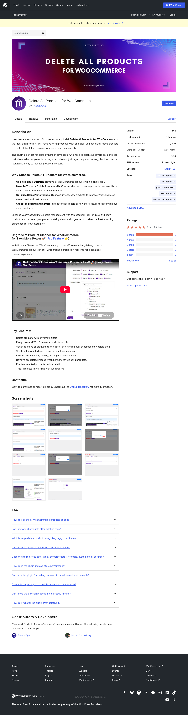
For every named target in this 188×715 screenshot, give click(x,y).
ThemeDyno (39, 105)
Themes (49, 671)
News (14, 671)
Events (115, 671)
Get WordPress (174, 5)
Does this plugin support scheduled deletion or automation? (44, 584)
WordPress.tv (86, 680)
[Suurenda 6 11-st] (114, 432)
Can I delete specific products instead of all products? (41, 547)
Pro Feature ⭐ (58, 238)
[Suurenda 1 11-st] (41, 407)
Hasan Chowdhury (81, 635)
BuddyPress (153, 680)
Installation (51, 118)
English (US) (170, 169)
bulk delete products (166, 175)
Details (18, 118)
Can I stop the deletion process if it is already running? (41, 593)
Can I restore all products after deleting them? (37, 529)
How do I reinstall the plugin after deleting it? (36, 603)
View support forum (137, 285)
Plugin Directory (19, 14)
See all (172, 260)
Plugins (48, 675)
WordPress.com (154, 666)
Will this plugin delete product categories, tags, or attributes (44, 538)
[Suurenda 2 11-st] (78, 407)
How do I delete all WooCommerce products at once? (41, 519)
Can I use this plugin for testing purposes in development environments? (50, 575)
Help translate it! (115, 23)
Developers (84, 675)
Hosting (15, 675)
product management (165, 187)
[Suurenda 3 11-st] (114, 407)
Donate (117, 675)
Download (169, 103)
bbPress (151, 675)
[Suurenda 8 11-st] (78, 457)
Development (71, 118)
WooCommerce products (164, 199)
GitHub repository (79, 386)
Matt (149, 671)
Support (172, 118)
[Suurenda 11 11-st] (78, 482)
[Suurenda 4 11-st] (41, 432)
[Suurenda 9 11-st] (114, 457)
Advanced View (135, 207)
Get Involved (118, 666)
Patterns (49, 680)
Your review (133, 260)
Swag (116, 680)
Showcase (50, 666)
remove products (167, 193)
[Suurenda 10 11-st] (41, 482)
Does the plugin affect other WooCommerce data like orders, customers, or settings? (58, 556)
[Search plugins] (43, 33)
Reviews (33, 118)
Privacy (15, 680)
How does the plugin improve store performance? (38, 566)
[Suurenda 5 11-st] (78, 432)
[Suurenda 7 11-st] (41, 457)
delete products (168, 181)
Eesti (42, 696)
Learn (81, 666)
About (15, 666)
